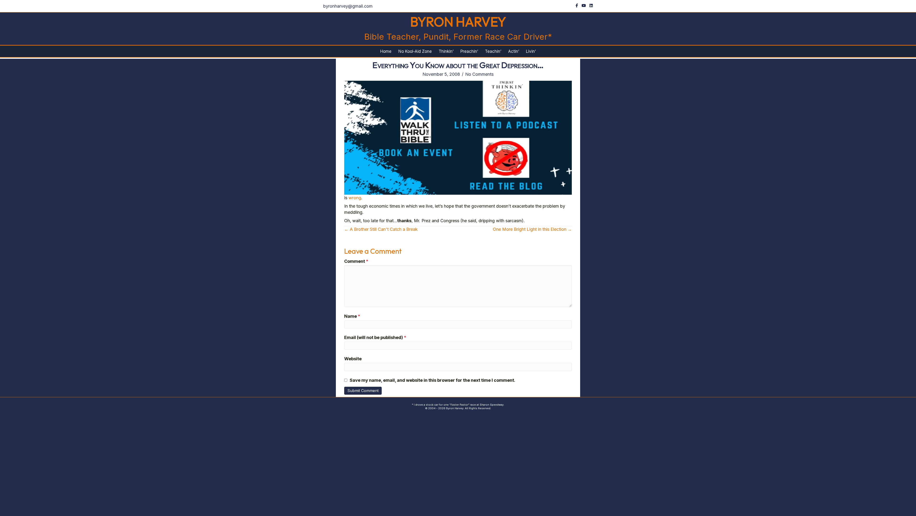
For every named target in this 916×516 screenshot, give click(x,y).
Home (385, 51)
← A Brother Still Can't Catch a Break (381, 229)
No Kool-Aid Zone (415, 51)
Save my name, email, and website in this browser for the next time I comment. (432, 380)
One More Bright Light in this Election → (532, 229)
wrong (355, 197)
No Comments (479, 74)
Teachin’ (493, 51)
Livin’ (531, 51)
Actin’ (513, 51)
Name (352, 316)
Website (353, 358)
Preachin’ (469, 51)
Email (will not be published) (375, 337)
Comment (356, 261)
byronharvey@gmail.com (348, 6)
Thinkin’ (446, 51)
